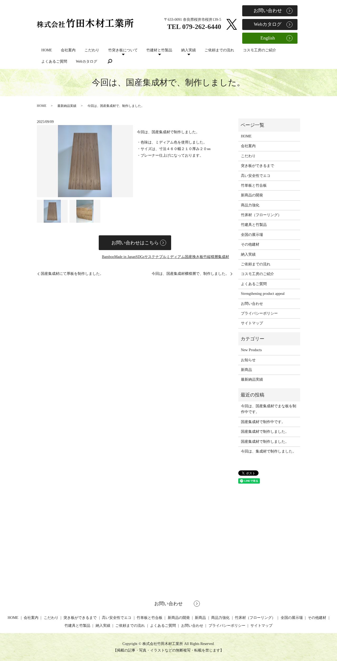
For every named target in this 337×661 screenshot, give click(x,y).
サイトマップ (252, 323)
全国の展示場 (252, 235)
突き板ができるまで (257, 166)
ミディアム (175, 257)
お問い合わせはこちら (135, 242)
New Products (251, 350)
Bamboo (108, 257)
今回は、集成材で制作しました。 (268, 451)
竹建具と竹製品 (254, 225)
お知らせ (248, 360)
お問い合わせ (268, 10)
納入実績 (188, 50)
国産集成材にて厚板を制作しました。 (72, 274)
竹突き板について (123, 50)
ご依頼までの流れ (219, 50)
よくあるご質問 (54, 61)
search (110, 61)
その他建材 (250, 244)
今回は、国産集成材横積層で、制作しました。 (190, 274)
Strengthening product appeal (263, 294)
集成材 (223, 257)
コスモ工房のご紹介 (259, 50)
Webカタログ (86, 61)
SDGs (140, 257)
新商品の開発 (252, 195)
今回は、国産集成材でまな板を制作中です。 (268, 409)
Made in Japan (125, 257)
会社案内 (68, 50)
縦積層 (212, 257)
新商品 (246, 370)
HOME (46, 50)
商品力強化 (250, 205)
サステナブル (155, 257)
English (267, 38)
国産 (188, 257)
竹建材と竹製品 (159, 50)
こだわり (92, 50)
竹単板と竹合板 (254, 185)
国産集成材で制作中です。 (263, 422)
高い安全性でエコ (255, 176)
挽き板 (197, 257)
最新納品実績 (66, 106)
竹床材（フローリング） (261, 215)
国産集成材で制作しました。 (265, 432)
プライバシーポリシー (259, 313)
